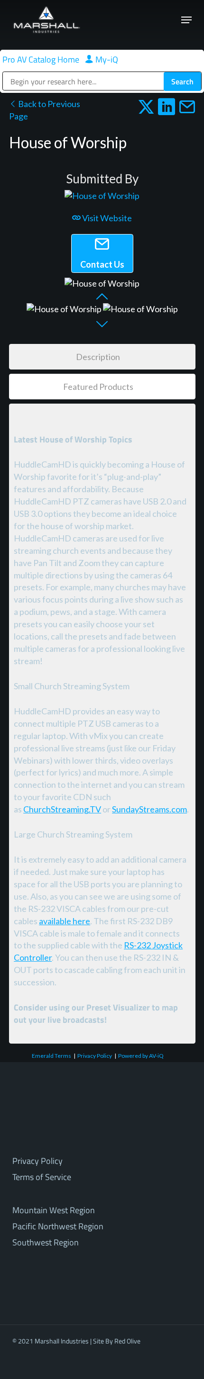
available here (64, 921)
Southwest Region (45, 1242)
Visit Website (106, 218)
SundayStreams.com (149, 809)
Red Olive (127, 1341)
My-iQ (105, 59)
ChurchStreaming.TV (62, 809)
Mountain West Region (53, 1210)
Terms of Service (41, 1177)
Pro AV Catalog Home (41, 59)
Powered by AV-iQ (141, 1055)
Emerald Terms (51, 1055)
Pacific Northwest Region (57, 1226)
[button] (186, 20)
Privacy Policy (94, 1055)
